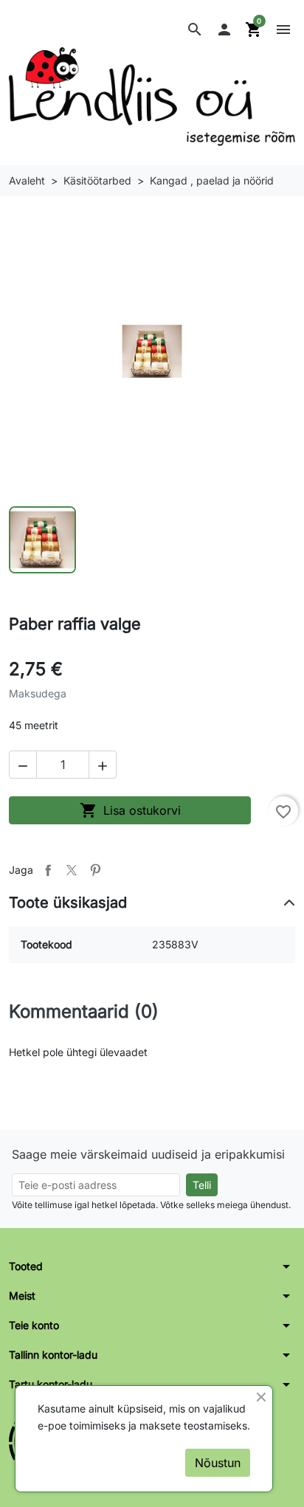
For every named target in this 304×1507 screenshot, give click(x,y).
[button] (195, 29)
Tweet (71, 870)
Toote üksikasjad (68, 902)
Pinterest (95, 870)
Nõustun (218, 1462)
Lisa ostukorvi (130, 810)
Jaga (48, 870)
